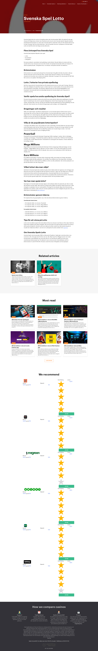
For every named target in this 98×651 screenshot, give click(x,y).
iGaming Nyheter (61, 3)
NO (85, 1)
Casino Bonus (71, 3)
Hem (43, 3)
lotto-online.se (40, 190)
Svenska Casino (51, 3)
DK (83, 1)
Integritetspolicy (78, 623)
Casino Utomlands (81, 3)
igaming (66, 227)
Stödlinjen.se (60, 641)
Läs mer (66, 413)
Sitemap (49, 638)
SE (82, 1)
